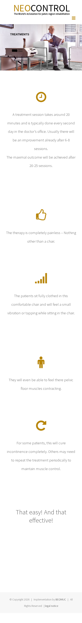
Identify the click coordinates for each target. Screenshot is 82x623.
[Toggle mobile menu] (74, 18)
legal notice (51, 606)
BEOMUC (61, 599)
